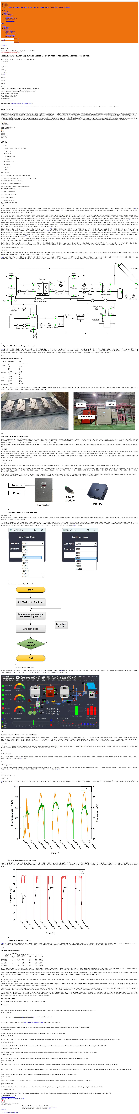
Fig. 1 (2, 257)
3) (135, 208)
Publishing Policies (10, 19)
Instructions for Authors (11, 18)
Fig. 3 (2, 474)
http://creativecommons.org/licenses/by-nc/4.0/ (21, 103)
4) (33, 211)
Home (4, 10)
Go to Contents (4, 1098)
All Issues (5, 13)
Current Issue (6, 11)
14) (109, 350)
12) (56, 233)
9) (50, 228)
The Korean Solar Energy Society (11, 1112)
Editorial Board (9, 17)
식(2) (21, 758)
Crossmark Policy (10, 21)
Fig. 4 (101, 522)
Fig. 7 (2, 781)
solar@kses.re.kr (52, 1107)
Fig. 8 (2, 863)
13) (26, 235)
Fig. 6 (61, 670)
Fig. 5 (74, 525)
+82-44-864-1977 (28, 1107)
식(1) (53, 747)
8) (38, 224)
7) (129, 219)
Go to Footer (21, 1098)
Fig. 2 (2, 387)
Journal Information (7, 14)
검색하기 (16, 39)
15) (82, 745)
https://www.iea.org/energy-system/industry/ (24, 1017)
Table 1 (2, 349)
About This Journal (10, 15)
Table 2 (2, 943)
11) (44, 232)
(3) (57, 769)
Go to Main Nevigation (13, 1098)
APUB (49, 1108)
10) (48, 230)
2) (108, 208)
